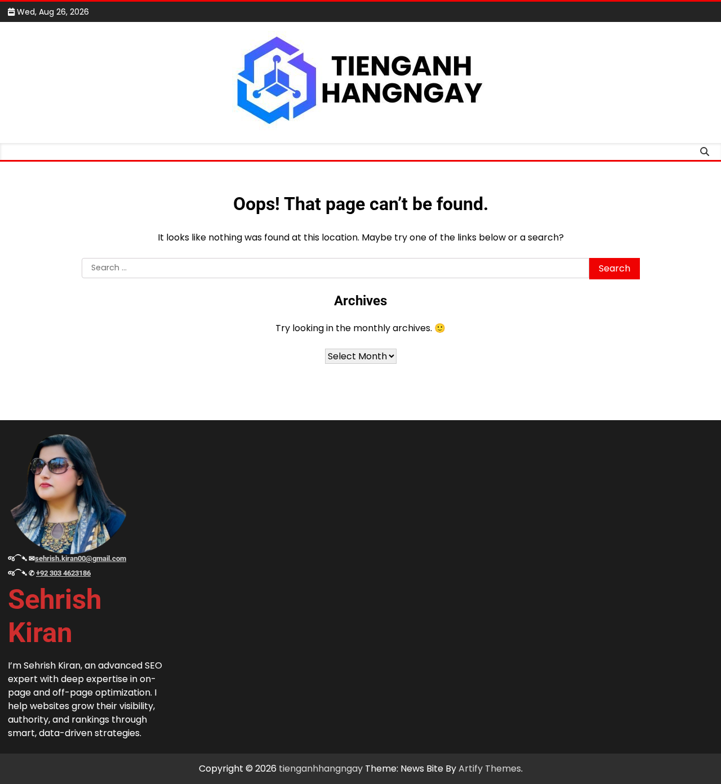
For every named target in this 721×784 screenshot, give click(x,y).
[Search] (704, 151)
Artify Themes (490, 768)
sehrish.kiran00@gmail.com (80, 558)
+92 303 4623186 (63, 573)
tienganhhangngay (321, 768)
